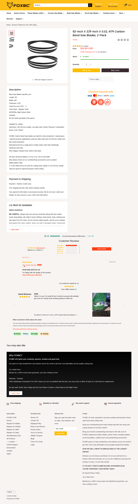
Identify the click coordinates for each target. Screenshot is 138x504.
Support (19, 19)
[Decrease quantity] (82, 64)
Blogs (32, 438)
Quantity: (76, 64)
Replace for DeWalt (13, 426)
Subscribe (60, 433)
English (10, 492)
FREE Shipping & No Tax (89, 52)
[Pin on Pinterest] (122, 39)
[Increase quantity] (90, 64)
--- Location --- (12, 442)
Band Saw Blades (73, 13)
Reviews (10, 19)
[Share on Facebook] (119, 39)
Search (9, 420)
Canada (9, 451)
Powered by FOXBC (13, 498)
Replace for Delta (13, 432)
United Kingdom (12, 445)
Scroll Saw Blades (92, 13)
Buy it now (115, 70)
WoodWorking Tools (14, 435)
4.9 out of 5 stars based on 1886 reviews (73, 236)
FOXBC (75, 40)
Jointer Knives (19, 13)
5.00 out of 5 (40, 248)
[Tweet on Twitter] (125, 39)
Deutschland (11, 448)
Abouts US (34, 417)
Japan (9, 454)
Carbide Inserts (109, 13)
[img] (27, 262)
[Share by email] (128, 39)
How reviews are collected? (32, 275)
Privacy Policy (35, 429)
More (121, 13)
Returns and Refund (38, 426)
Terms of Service (37, 432)
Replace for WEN (13, 429)
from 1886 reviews (68, 289)
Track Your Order (37, 442)
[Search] (90, 5)
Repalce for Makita (13, 423)
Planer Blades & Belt (35, 13)
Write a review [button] (102, 249)
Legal (32, 445)
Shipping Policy (36, 423)
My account (112, 6)
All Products (11, 438)
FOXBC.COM (11, 417)
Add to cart (86, 70)
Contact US (35, 420)
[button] (77, 46)
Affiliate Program (36, 435)
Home (9, 13)
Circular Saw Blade (55, 13)
